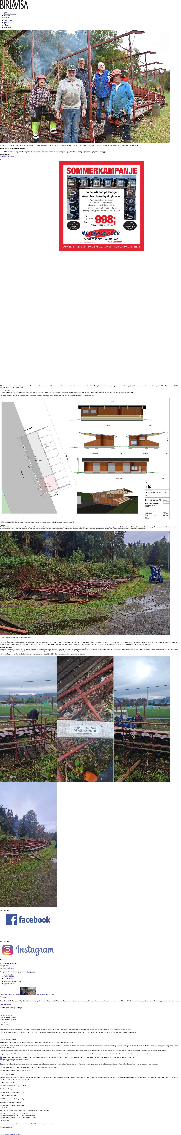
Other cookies (4, 1107)
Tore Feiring (10, 968)
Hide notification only (15, 1134)
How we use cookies (6, 1026)
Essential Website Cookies (8, 1039)
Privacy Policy (4, 1120)
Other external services (7, 1074)
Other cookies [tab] (4, 1022)
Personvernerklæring (6, 1127)
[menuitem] (92, 12)
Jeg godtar (3, 1004)
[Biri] (14, 9)
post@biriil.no (4, 965)
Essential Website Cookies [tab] (8, 1017)
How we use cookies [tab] (6, 1016)
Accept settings (4, 1134)
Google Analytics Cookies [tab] (8, 1019)
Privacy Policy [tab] (4, 1024)
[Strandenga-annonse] (90, 199)
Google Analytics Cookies (8, 1061)
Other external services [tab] (7, 1021)
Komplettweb (31, 972)
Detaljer (8, 1004)
